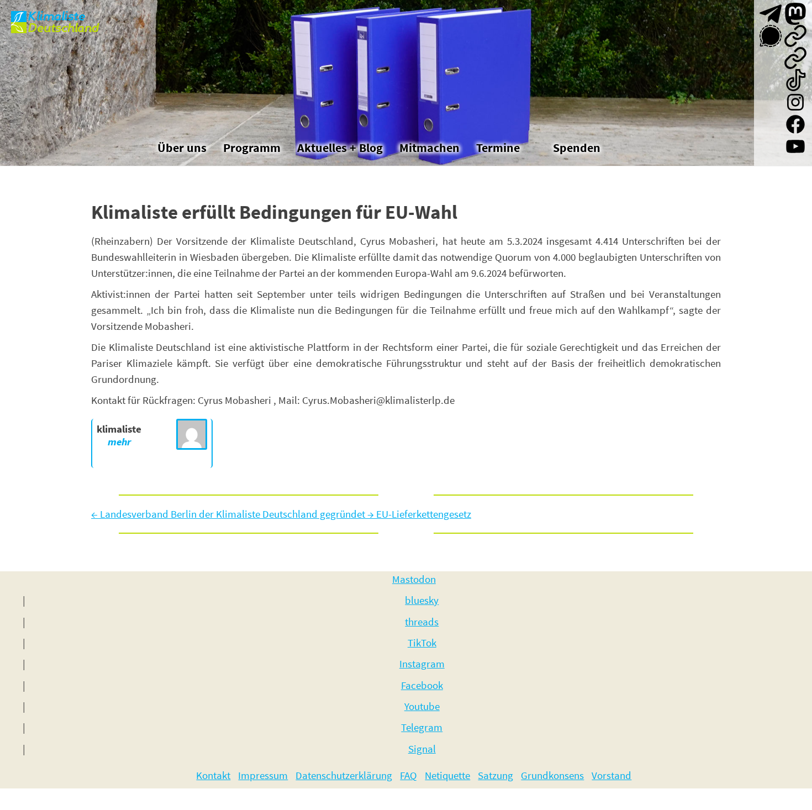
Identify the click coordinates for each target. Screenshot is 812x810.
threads (422, 621)
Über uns (182, 147)
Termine (498, 147)
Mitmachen (429, 147)
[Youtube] (795, 146)
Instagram (422, 663)
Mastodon (414, 579)
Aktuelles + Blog (340, 147)
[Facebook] (795, 124)
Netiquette (447, 775)
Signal (422, 748)
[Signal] (771, 36)
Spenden (576, 147)
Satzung (495, 775)
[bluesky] (795, 36)
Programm (252, 147)
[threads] (795, 58)
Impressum (263, 775)
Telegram (421, 727)
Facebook (422, 685)
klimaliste (119, 428)
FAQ (408, 775)
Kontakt (213, 775)
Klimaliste (56, 16)
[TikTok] (795, 80)
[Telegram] (771, 14)
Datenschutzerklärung (344, 775)
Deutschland (63, 28)
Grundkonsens (552, 775)
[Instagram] (795, 102)
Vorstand (611, 775)
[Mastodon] (795, 14)
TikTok (422, 642)
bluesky (422, 600)
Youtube (422, 706)
